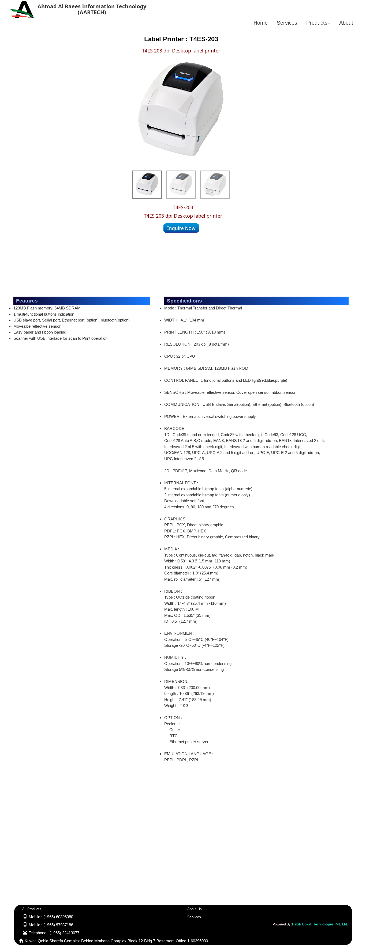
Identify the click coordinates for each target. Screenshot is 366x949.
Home (260, 23)
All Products (31, 909)
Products (316, 23)
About (346, 23)
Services (287, 23)
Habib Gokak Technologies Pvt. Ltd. (320, 924)
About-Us (194, 909)
